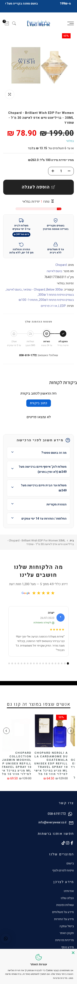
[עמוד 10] (40, 663)
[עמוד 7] (49, 663)
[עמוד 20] (9, 663)
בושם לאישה (54, 271)
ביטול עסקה (66, 926)
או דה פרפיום (49, 306)
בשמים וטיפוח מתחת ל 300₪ (56, 294)
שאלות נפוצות (65, 905)
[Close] (73, 953)
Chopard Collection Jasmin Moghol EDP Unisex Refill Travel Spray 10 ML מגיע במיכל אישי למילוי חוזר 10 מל (50, 763)
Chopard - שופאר (34, 289)
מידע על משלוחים (63, 912)
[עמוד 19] (12, 663)
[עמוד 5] (55, 663)
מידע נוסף (67, 947)
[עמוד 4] (58, 663)
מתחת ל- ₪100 (28, 300)
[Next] (6, 731)
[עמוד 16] (21, 663)
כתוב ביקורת (38, 403)
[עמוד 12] (34, 663)
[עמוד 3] (61, 663)
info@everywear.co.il (52, 822)
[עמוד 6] (52, 663)
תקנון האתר (66, 933)
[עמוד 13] (30, 663)
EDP (63, 306)
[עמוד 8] (46, 663)
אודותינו (69, 891)
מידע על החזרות (64, 919)
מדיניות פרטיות (64, 940)
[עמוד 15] (24, 663)
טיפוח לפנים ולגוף (63, 870)
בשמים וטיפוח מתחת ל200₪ (56, 300)
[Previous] (70, 731)
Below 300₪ (54, 289)
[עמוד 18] (15, 663)
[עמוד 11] (37, 663)
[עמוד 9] (43, 663)
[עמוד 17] (18, 663)
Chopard (61, 265)
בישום (70, 863)
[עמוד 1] (68, 663)
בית (72, 540)
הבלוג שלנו (67, 898)
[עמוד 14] (27, 663)
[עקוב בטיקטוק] (63, 842)
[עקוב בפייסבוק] (72, 842)
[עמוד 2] (64, 663)
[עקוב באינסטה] (68, 842)
